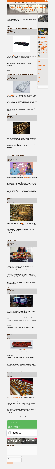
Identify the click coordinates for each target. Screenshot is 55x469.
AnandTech (24, 395)
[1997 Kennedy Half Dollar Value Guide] (39, 53)
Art (38, 62)
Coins (38, 66)
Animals (27, 2)
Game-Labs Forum (24, 221)
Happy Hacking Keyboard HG (12, 351)
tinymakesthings (26, 177)
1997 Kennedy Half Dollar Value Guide (44, 53)
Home (8, 2)
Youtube (24, 175)
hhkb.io (24, 349)
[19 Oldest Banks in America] (43, 21)
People (23, 2)
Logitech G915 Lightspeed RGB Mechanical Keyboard (16, 55)
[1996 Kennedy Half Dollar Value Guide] (39, 50)
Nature (19, 2)
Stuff (32, 2)
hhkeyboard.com (23, 93)
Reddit (24, 262)
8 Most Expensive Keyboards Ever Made (13, 422)
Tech (32, 11)
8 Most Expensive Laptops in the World (13, 427)
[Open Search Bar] (47, 3)
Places (38, 36)
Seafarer (22, 223)
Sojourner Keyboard (11, 137)
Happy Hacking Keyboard (12, 95)
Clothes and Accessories (41, 65)
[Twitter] (47, 0)
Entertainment (13, 2)
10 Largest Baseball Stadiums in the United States (42, 38)
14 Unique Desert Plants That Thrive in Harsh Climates (44, 56)
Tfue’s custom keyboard (10, 310)
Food (38, 70)
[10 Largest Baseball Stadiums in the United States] (43, 34)
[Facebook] (45, 0)
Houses (39, 73)
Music (35, 2)
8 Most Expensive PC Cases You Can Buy (13, 426)
